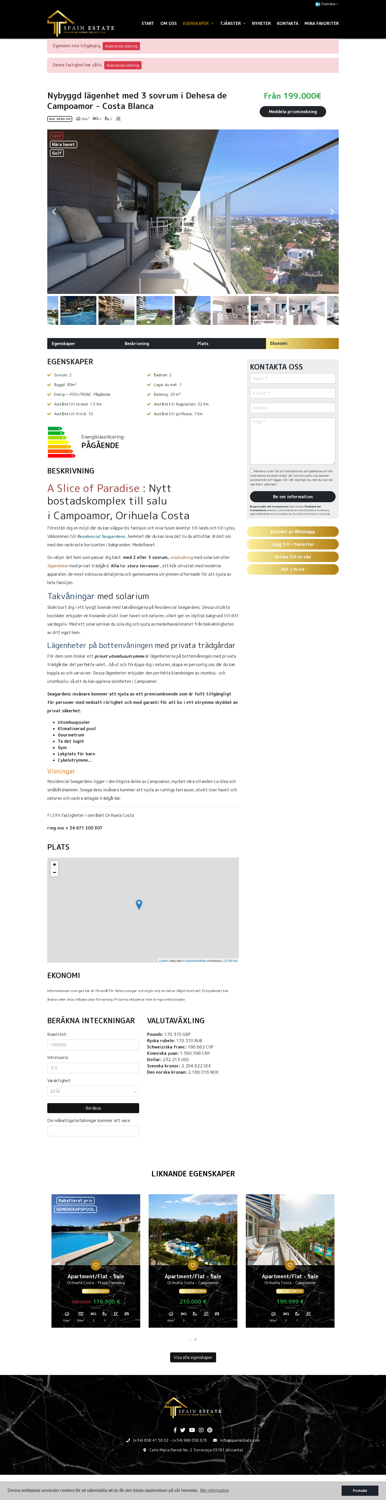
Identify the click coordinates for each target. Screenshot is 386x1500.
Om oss (168, 23)
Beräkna (93, 1108)
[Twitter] (182, 1430)
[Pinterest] (209, 1430)
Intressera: (58, 1057)
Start (148, 23)
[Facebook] (175, 1430)
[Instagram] (201, 1430)
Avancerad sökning (121, 46)
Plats (202, 343)
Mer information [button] (214, 1490)
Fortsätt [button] (360, 1490)
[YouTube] (192, 1430)
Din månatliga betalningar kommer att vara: (89, 1120)
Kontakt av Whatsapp (292, 531)
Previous (53, 211)
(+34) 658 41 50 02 (151, 1440)
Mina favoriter (322, 23)
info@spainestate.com (240, 1440)
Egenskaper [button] (196, 23)
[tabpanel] (95, 1263)
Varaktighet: (59, 1080)
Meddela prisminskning (293, 112)
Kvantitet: (57, 1034)
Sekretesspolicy (304, 476)
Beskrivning (137, 343)
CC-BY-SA (230, 960)
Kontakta (287, 23)
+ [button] (54, 864)
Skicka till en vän (293, 557)
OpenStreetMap (196, 960)
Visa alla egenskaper (193, 1357)
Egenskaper (63, 343)
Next (332, 211)
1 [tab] (190, 1339)
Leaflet (163, 960)
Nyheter (261, 23)
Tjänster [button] (231, 23)
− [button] (54, 872)
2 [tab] (195, 1339)
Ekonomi (279, 343)
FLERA (53, 815)
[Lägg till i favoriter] (96, 1265)
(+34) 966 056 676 (190, 1440)
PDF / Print (293, 569)
